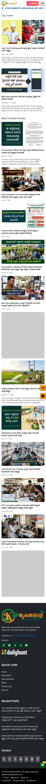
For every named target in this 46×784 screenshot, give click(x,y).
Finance (5, 690)
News (4, 682)
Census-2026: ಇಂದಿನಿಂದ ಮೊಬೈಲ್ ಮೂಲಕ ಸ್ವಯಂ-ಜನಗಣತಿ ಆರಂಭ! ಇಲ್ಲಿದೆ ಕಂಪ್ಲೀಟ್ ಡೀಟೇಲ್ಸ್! (20, 231)
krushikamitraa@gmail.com (24, 635)
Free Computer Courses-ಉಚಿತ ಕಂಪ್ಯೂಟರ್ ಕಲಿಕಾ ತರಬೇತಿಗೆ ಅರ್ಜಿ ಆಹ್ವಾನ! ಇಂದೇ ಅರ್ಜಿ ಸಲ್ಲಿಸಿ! (21, 195)
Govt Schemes (8, 679)
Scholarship (7, 686)
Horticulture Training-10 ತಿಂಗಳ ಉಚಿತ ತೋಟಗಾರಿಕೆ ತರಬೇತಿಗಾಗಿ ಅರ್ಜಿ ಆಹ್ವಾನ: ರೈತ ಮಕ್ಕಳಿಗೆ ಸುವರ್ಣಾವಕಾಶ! (22, 268)
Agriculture (6, 675)
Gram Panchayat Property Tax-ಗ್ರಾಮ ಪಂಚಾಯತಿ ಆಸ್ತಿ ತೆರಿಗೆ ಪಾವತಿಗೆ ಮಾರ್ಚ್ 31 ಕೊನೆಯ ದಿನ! (23, 542)
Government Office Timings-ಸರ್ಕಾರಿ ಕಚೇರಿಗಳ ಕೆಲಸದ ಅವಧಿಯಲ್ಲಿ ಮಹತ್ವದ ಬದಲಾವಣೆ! (23, 151)
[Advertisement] (23, 335)
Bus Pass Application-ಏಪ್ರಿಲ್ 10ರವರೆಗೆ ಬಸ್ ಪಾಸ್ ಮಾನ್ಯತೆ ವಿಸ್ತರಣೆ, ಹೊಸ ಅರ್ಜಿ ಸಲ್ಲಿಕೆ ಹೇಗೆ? (21, 304)
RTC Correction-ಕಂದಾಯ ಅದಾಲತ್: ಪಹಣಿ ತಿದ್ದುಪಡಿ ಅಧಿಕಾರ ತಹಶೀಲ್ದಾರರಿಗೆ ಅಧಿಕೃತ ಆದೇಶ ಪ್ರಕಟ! (21, 506)
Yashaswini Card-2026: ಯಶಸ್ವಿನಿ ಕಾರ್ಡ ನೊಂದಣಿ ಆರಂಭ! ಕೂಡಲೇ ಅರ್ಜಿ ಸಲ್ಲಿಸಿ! (20, 434)
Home (4, 672)
